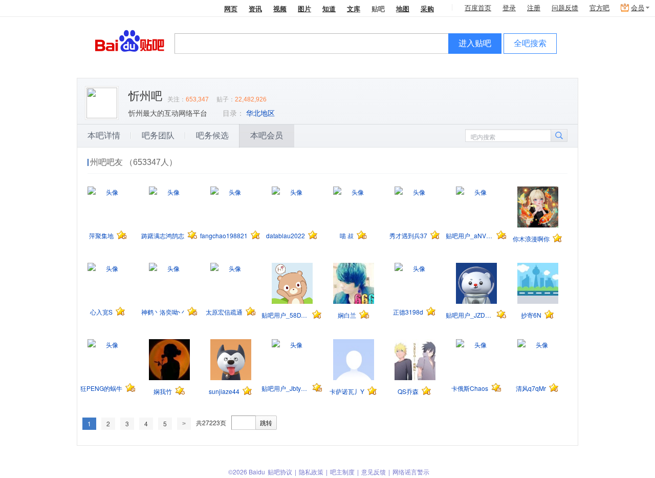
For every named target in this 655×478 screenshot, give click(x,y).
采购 (427, 8)
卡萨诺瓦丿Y (347, 391)
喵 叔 (347, 235)
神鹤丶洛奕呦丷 (162, 311)
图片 (304, 8)
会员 (637, 8)
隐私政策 (311, 471)
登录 (509, 8)
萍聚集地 (101, 235)
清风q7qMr (531, 388)
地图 (402, 8)
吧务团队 (158, 135)
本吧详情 (104, 135)
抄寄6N (531, 314)
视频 (280, 8)
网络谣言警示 (410, 471)
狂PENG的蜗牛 (101, 388)
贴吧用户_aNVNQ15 (469, 235)
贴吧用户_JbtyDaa (285, 388)
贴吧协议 (280, 471)
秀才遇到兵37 (408, 235)
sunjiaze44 (224, 391)
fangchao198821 (224, 235)
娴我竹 (163, 391)
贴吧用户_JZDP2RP (469, 314)
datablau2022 (285, 235)
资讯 (255, 8)
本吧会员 (266, 135)
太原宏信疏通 (224, 311)
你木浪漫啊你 (531, 238)
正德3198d (408, 311)
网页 (230, 8)
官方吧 (599, 8)
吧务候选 (212, 135)
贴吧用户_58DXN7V (285, 314)
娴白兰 (347, 314)
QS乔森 (408, 391)
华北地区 (260, 113)
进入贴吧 (474, 43)
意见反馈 (373, 471)
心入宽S (101, 311)
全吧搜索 (530, 43)
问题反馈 (565, 8)
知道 (329, 8)
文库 (353, 8)
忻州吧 (145, 96)
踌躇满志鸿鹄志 (162, 235)
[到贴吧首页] (129, 40)
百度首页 (478, 8)
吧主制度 (342, 471)
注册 (533, 8)
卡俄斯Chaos (469, 388)
